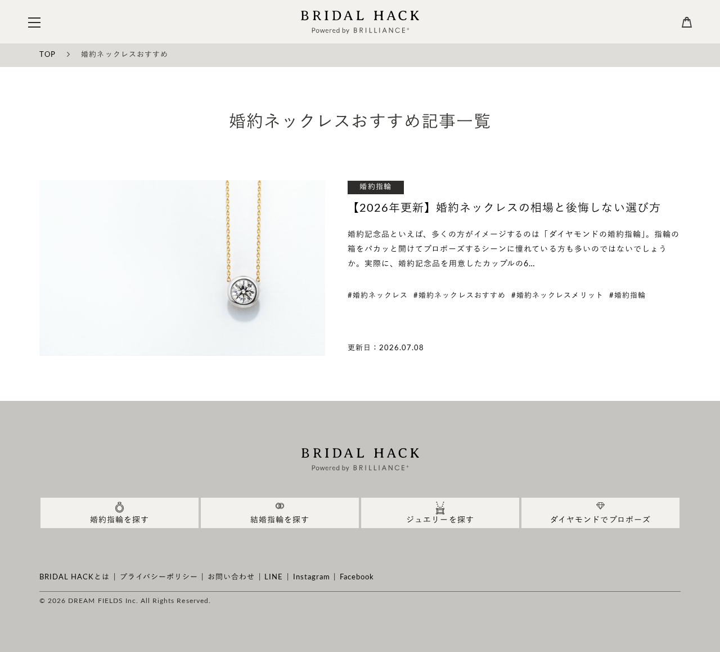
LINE (273, 577)
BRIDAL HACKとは (74, 577)
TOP (47, 55)
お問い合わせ (231, 577)
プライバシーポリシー (159, 577)
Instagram (311, 577)
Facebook (357, 577)
